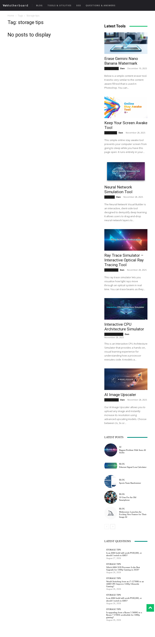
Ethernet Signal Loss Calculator (132, 467)
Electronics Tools (113, 334)
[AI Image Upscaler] (125, 379)
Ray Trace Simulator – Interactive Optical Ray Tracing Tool (124, 260)
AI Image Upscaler (120, 394)
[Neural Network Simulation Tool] (125, 171)
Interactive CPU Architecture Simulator (124, 326)
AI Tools (109, 197)
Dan (122, 68)
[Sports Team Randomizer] (110, 481)
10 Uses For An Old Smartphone (127, 498)
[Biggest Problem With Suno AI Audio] (110, 449)
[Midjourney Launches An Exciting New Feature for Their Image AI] (110, 513)
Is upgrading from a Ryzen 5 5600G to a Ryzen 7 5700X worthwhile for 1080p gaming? (124, 614)
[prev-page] (106, 526)
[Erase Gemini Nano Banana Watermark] (125, 43)
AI (120, 447)
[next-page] (112, 526)
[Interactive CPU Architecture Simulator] (125, 309)
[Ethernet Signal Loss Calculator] (110, 465)
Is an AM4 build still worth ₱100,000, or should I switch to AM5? (124, 554)
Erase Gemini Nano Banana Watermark (121, 61)
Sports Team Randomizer (130, 483)
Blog (122, 464)
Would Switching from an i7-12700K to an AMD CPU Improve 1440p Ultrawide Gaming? (125, 583)
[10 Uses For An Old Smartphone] (110, 497)
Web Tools (110, 132)
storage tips (113, 550)
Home (11, 15)
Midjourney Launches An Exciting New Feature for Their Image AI (132, 514)
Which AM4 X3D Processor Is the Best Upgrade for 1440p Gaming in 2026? (123, 568)
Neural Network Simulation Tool (118, 189)
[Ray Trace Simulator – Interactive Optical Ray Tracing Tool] (125, 240)
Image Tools (111, 68)
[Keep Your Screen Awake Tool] (125, 107)
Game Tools (111, 270)
